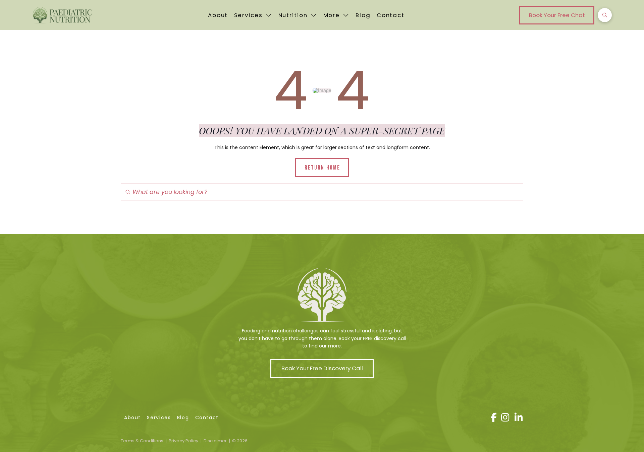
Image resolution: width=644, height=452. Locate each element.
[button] (556, 15)
